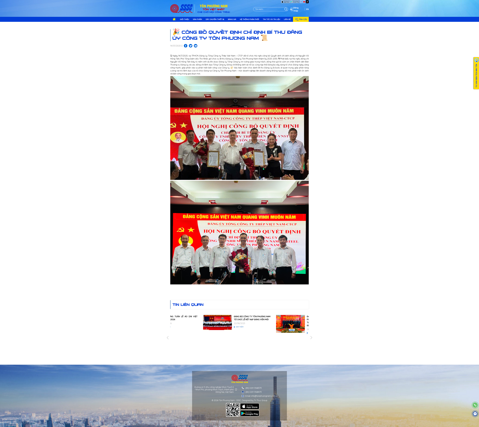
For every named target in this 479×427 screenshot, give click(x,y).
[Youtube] (304, 1)
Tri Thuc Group (260, 400)
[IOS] (285, 1)
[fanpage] (301, 1)
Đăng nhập (296, 9)
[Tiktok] (307, 1)
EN (307, 9)
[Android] (294, 1)
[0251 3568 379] (475, 405)
